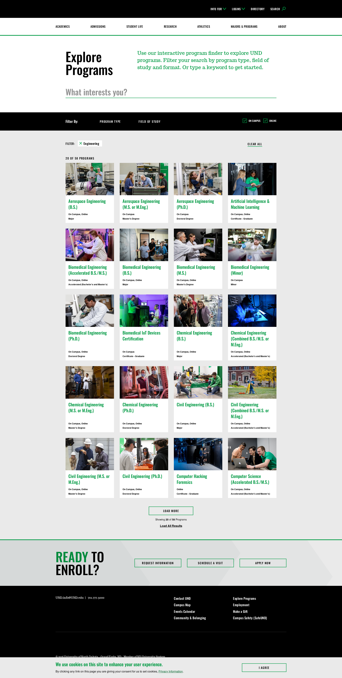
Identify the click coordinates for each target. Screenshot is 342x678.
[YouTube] (83, 607)
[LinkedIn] (75, 607)
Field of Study (150, 121)
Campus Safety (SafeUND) (250, 617)
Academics (63, 26)
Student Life (134, 26)
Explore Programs (244, 598)
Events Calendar (184, 611)
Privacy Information (171, 671)
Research (170, 26)
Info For (216, 9)
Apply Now (263, 563)
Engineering (91, 143)
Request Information (158, 563)
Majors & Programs (244, 26)
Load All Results (171, 526)
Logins (236, 9)
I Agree (272, 667)
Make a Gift (240, 611)
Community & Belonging (190, 617)
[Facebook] (66, 607)
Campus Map (182, 604)
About (282, 26)
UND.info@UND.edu (70, 597)
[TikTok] (92, 607)
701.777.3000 (96, 597)
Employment (241, 604)
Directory (258, 9)
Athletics (203, 26)
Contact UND (182, 598)
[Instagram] (58, 607)
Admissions (98, 26)
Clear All (255, 144)
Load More (171, 511)
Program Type (110, 121)
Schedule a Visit (210, 563)
